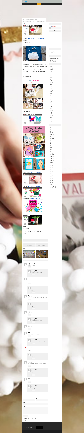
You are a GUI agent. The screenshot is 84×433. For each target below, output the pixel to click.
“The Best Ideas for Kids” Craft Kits (53, 53)
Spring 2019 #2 (51, 168)
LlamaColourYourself (41, 38)
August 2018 (51, 86)
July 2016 (50, 103)
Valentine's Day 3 (51, 182)
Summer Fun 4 (51, 178)
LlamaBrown (35, 38)
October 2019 (51, 77)
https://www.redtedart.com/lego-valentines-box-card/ (35, 198)
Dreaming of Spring (52, 133)
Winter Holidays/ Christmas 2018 (53, 186)
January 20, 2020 (30, 362)
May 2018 (51, 88)
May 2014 (51, 121)
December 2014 (51, 116)
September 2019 (51, 78)
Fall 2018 (50, 143)
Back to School (51, 128)
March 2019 (51, 81)
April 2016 (51, 105)
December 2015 (51, 108)
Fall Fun (50, 145)
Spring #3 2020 (51, 162)
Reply (33, 274)
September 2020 (51, 70)
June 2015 (51, 112)
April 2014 (51, 122)
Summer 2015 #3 (51, 172)
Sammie (29, 278)
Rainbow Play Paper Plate (26, 426)
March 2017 (51, 98)
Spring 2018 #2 (51, 166)
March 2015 (51, 114)
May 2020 (51, 72)
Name (24, 398)
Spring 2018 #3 (51, 167)
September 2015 (51, 110)
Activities (33, 21)
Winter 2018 (51, 184)
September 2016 (51, 102)
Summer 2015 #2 (51, 171)
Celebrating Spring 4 (52, 132)
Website (24, 402)
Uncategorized (51, 179)
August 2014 (51, 119)
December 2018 (51, 83)
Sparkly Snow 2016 (52, 160)
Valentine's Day (51, 180)
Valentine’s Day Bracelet (29, 245)
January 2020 (51, 75)
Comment (24, 406)
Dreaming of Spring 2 (52, 134)
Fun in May (51, 149)
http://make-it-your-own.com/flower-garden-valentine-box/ (34, 186)
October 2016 (51, 101)
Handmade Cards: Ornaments (57, 59)
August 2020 (51, 71)
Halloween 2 (51, 151)
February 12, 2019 (30, 333)
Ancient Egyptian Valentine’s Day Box (53, 52)
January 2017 (51, 99)
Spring (50, 161)
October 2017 (51, 93)
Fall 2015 (50, 139)
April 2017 (51, 97)
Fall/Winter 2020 (51, 147)
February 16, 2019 (34, 340)
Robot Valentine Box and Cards (27, 428)
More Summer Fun (52, 154)
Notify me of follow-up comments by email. (30, 418)
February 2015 (51, 115)
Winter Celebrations (52, 185)
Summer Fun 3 (51, 177)
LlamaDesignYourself (31, 38)
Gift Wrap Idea (51, 150)
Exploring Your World (52, 138)
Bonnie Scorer (25, 21)
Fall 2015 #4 (51, 141)
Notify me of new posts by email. (28, 420)
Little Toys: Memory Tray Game (42, 255)
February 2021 (51, 67)
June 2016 (51, 104)
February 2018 (51, 90)
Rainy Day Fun (51, 157)
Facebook (55, 30)
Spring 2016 (51, 163)
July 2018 (50, 87)
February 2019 (51, 82)
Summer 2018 (51, 175)
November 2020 (51, 69)
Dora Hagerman (31, 347)
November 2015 (51, 109)
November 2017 (51, 92)
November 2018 (51, 84)
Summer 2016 (51, 173)
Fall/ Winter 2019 (51, 146)
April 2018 (51, 89)
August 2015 (51, 111)
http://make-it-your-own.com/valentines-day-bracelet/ (35, 172)
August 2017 (51, 94)
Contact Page (57, 431)
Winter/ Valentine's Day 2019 (38, 21)
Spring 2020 (51, 169)
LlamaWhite (38, 38)
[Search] (61, 4)
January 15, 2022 (30, 379)
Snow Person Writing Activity (41, 245)
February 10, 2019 (30, 326)
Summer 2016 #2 (51, 174)
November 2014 (51, 117)
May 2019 (51, 80)
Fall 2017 (50, 142)
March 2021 (51, 66)
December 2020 (51, 68)
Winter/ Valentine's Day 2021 (53, 188)
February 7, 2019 (33, 271)
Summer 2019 (51, 176)
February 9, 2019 (30, 296)
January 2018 (51, 91)
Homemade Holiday (52, 152)
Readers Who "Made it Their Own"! (53, 158)
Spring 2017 (51, 164)
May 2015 (51, 113)
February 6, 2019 (30, 264)
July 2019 (50, 79)
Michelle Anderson (31, 263)
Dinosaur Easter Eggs (52, 51)
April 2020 (51, 73)
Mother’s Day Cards (54, 60)
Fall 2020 (50, 144)
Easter (50, 136)
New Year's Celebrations (52, 156)
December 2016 (51, 100)
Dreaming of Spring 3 (52, 135)
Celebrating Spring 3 (52, 131)
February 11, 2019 (34, 319)
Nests (50, 155)
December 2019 (51, 76)
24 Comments (43, 21)
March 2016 (51, 106)
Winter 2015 (51, 183)
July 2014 (50, 120)
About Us (59, 431)
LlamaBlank (27, 38)
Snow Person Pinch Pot (55, 61)
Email (37, 398)
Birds (50, 129)
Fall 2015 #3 (51, 140)
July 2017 (50, 95)
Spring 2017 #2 (51, 165)
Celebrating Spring (51, 130)
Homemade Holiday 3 (52, 153)
